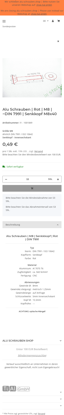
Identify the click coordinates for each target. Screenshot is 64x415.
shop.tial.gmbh (44, 4)
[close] (58, 41)
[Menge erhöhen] (58, 179)
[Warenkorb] (59, 21)
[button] (52, 21)
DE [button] (44, 20)
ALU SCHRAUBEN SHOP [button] (17, 340)
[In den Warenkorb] (4, 36)
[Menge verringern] (6, 179)
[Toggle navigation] (4, 20)
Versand (38, 151)
